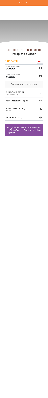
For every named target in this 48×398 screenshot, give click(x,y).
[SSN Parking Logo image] (18, 7)
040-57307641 (24, 2)
